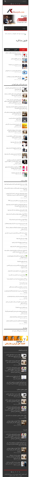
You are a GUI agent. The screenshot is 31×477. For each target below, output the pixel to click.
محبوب (23, 50)
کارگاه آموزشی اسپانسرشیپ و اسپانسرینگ (15, 119)
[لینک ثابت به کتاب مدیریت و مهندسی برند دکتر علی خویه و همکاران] (24, 128)
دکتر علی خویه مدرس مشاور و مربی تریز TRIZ (17, 200)
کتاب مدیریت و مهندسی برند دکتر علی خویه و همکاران (13, 125)
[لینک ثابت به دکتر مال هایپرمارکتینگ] (24, 176)
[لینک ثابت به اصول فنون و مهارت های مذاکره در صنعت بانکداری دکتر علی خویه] (24, 97)
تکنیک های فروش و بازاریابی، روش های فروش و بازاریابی (17, 297)
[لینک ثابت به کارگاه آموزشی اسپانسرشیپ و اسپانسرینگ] (24, 122)
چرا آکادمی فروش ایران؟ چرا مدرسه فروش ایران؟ (17, 279)
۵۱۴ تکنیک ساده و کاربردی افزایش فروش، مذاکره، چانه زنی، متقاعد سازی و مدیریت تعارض (13, 161)
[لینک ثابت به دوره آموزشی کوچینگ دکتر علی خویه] (24, 151)
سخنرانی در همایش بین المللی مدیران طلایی (18, 287)
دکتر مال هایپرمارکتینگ (16, 173)
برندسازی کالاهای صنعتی (16, 59)
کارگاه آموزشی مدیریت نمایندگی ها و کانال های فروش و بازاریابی (15, 291)
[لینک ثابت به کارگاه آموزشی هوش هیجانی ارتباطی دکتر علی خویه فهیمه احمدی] (24, 116)
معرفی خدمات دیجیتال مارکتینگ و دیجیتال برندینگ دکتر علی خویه (14, 131)
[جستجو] (5, 1)
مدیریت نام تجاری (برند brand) (15, 65)
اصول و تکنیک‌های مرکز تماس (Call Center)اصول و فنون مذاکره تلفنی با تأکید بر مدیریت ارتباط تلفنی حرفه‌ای (12, 101)
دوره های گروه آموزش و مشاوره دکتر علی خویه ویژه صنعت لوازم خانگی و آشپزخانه (16, 107)
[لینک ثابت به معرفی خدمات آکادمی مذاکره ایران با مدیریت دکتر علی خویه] (24, 139)
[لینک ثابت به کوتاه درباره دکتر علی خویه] (24, 145)
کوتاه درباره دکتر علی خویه (15, 142)
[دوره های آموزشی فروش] (15, 344)
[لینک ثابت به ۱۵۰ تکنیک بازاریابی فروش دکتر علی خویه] (24, 157)
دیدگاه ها (8, 50)
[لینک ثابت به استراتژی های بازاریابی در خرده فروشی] (24, 74)
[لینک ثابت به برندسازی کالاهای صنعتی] (24, 62)
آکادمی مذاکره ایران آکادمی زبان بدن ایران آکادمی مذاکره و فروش (17, 266)
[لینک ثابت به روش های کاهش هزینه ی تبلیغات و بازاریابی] (24, 80)
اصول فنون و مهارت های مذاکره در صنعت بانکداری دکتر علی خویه (12, 94)
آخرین (15, 50)
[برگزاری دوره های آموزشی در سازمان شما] (15, 33)
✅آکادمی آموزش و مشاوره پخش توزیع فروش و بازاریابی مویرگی (13, 167)
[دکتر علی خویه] (15, 23)
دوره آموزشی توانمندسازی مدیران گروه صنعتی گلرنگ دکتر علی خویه (16, 312)
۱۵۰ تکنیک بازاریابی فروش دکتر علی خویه (12, 154)
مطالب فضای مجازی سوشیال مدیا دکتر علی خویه (17, 210)
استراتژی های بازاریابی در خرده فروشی (13, 71)
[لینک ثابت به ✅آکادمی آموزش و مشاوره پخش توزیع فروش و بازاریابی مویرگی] (24, 170)
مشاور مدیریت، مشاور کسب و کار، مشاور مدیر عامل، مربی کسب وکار (16, 302)
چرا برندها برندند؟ (23, 283)
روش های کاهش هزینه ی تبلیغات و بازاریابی (14, 77)
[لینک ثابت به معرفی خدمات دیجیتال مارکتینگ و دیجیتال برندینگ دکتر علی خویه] (24, 134)
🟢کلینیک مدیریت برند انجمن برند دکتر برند (18, 275)
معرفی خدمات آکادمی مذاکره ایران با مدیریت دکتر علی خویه (14, 137)
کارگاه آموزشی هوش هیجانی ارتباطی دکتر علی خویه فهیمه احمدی (12, 113)
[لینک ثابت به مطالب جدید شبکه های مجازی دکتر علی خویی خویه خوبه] (24, 91)
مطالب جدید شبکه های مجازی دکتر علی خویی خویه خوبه (13, 88)
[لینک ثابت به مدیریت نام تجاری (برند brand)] (24, 68)
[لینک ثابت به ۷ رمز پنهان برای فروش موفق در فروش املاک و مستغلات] (24, 56)
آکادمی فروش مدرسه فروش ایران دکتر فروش (17, 271)
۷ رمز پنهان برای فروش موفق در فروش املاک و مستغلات (13, 53)
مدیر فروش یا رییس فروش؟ (21, 307)
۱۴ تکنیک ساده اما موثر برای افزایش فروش (18, 317)
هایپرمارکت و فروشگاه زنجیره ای (19, 330)
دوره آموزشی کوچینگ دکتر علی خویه (13, 148)
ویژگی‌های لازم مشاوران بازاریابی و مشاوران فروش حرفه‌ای (16, 321)
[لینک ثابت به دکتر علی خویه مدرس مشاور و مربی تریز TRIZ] (23, 380)
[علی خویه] (15, 12)
